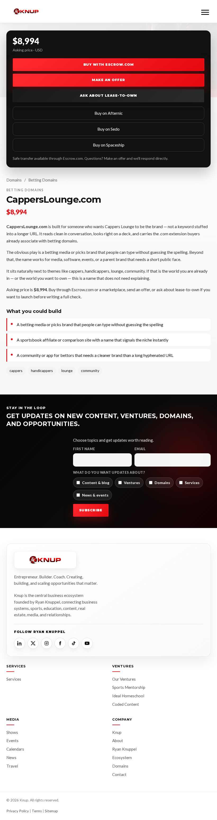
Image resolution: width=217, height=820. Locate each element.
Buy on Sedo (108, 128)
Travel (12, 766)
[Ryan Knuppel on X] (33, 643)
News (11, 757)
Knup (116, 732)
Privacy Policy (17, 811)
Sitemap (51, 811)
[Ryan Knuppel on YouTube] (87, 643)
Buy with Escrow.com (108, 65)
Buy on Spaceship (108, 144)
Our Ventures (124, 679)
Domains (14, 180)
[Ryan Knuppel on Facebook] (60, 643)
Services (13, 679)
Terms (37, 811)
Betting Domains (42, 180)
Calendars (15, 749)
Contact (119, 774)
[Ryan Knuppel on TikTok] (73, 643)
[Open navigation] (205, 11)
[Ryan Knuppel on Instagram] (46, 643)
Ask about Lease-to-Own (108, 95)
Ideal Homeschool (128, 695)
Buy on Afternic (108, 113)
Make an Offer (108, 80)
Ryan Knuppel (124, 749)
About (117, 740)
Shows (12, 732)
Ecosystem (122, 757)
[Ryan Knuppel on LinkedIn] (19, 643)
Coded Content (125, 704)
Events (12, 740)
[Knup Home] (26, 11)
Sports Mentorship (128, 687)
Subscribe (90, 510)
